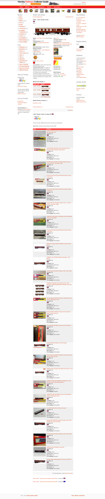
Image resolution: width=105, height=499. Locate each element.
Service (49, 7)
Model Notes (22, 49)
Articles (21, 51)
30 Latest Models (23, 41)
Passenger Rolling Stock (43, 42)
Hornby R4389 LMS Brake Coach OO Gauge (57, 342)
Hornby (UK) (20, 101)
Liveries (21, 36)
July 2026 (62, 73)
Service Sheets (22, 53)
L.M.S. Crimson (40, 61)
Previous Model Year (37, 17)
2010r (57, 38)
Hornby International (22, 102)
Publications (41, 7)
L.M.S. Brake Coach (40, 38)
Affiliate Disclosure (23, 70)
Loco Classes (22, 28)
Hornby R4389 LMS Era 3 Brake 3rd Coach (56, 408)
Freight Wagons (82, 77)
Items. (85, 61)
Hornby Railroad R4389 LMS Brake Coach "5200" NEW (59, 271)
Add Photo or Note (37, 103)
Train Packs (81, 67)
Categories (21, 26)
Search (21, 18)
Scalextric (20, 104)
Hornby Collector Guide (32, 495)
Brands (21, 24)
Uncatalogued (22, 38)
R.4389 (64, 39)
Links (20, 57)
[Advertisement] (52, 488)
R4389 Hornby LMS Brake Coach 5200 (55, 447)
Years (33, 7)
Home (21, 7)
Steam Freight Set (81, 29)
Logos (20, 55)
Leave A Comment (23, 64)
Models (27, 7)
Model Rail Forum (80, 100)
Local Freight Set (81, 17)
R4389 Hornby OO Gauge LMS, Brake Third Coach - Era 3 (60, 368)
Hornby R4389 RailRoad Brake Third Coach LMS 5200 (59, 459)
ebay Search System (24, 68)
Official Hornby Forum (81, 101)
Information (57, 7)
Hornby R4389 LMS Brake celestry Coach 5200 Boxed (59, 325)
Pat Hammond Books (24, 66)
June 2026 (63, 75)
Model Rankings (23, 39)
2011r (34, 94)
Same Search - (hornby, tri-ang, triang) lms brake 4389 (45, 478)
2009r (34, 85)
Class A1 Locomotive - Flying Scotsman (80, 21)
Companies (22, 34)
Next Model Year (69, 17)
